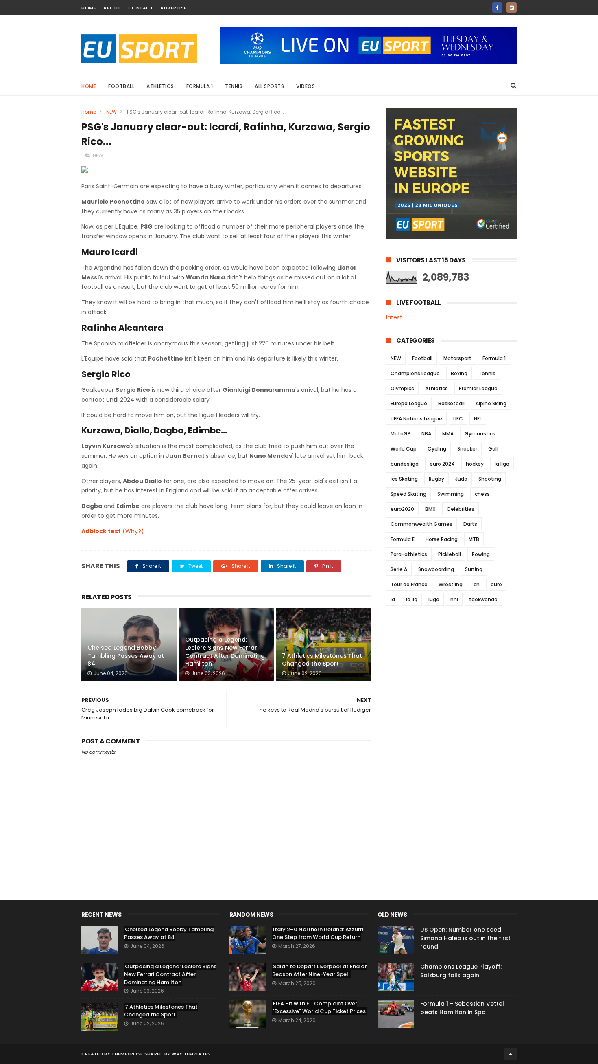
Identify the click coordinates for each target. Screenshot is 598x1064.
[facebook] (497, 7)
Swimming (450, 493)
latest (394, 317)
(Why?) (133, 531)
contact (140, 7)
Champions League (415, 373)
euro (496, 584)
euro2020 (402, 509)
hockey (475, 463)
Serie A (399, 569)
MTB (474, 539)
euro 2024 (442, 463)
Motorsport (457, 358)
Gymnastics (480, 433)
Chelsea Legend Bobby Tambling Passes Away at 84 (125, 656)
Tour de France (409, 584)
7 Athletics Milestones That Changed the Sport (322, 660)
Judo (461, 478)
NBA (426, 433)
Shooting (489, 478)
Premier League (478, 388)
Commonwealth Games (421, 524)
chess (482, 493)
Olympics (402, 388)
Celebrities (460, 509)
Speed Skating (408, 493)
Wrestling (451, 584)
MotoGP (400, 433)
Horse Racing (442, 539)
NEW (111, 111)
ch (477, 584)
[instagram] (511, 7)
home (88, 7)
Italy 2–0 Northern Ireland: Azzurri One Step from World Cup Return (317, 933)
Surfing (473, 569)
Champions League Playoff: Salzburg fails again (461, 971)
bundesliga (405, 463)
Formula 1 (199, 86)
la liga (502, 463)
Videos (305, 86)
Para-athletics (409, 554)
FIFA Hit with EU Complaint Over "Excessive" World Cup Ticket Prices (319, 1008)
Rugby (436, 478)
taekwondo (483, 599)
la (393, 599)
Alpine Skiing (491, 403)
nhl (454, 599)
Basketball (451, 403)
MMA (448, 433)
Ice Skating (404, 478)
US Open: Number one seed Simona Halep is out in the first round (465, 938)
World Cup (404, 448)
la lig (411, 599)
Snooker (467, 448)
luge (433, 599)
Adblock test (101, 531)
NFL (478, 418)
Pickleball (449, 554)
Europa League (409, 403)
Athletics (160, 86)
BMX (430, 509)
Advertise (173, 7)
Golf (493, 448)
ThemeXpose (127, 1054)
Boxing (459, 373)
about (112, 7)
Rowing (481, 554)
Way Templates (191, 1054)
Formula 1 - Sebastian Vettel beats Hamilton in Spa (462, 1008)
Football (121, 86)
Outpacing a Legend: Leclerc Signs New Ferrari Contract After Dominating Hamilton (225, 651)
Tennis (233, 86)
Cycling (437, 448)
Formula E (403, 539)
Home (88, 86)
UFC (458, 418)
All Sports (269, 86)
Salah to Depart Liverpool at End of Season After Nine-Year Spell (319, 970)
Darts (470, 524)
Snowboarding (436, 569)
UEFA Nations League (416, 418)
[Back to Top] (510, 1054)
